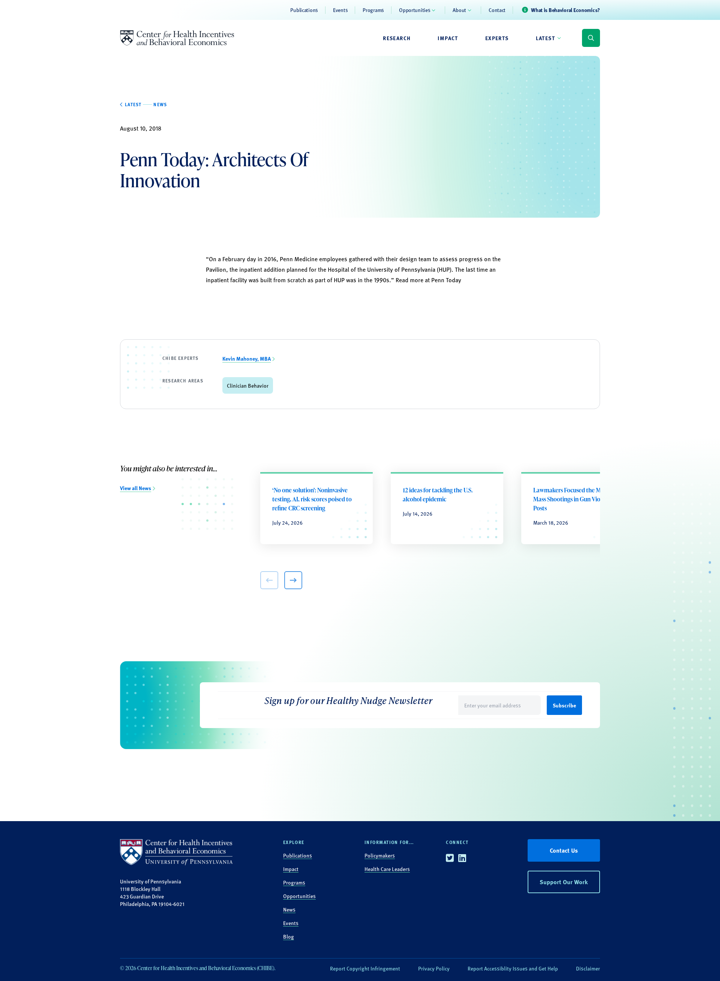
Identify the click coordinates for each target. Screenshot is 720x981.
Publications (304, 10)
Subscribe (564, 705)
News (289, 909)
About (459, 10)
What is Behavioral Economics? (565, 10)
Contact (497, 10)
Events (340, 10)
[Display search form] (591, 38)
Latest (545, 38)
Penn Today (447, 279)
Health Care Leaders (387, 869)
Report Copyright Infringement (365, 968)
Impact (448, 38)
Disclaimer (588, 968)
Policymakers (379, 855)
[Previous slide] (269, 580)
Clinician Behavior (247, 385)
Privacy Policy (434, 968)
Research (397, 38)
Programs (373, 10)
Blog (288, 936)
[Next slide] (293, 580)
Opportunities (414, 10)
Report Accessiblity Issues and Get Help (513, 968)
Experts (497, 38)
